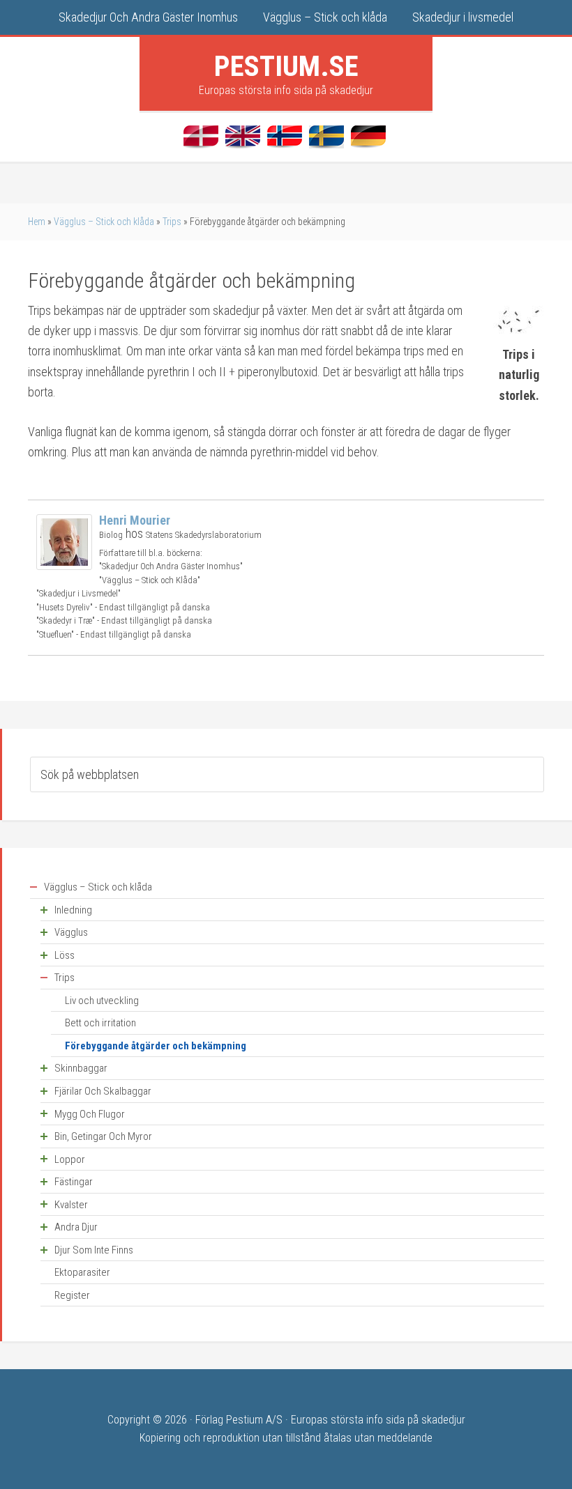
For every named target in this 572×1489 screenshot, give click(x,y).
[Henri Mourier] (64, 565)
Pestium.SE (286, 66)
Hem (36, 221)
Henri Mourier (134, 520)
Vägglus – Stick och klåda (104, 221)
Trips (172, 221)
